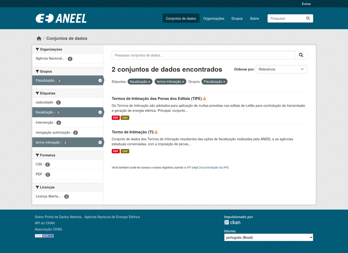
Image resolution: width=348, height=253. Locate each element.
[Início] (39, 38)
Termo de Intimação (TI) (133, 132)
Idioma (229, 231)
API (189, 167)
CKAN (232, 222)
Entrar (306, 3)
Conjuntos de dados (181, 18)
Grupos (237, 18)
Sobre (254, 18)
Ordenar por (244, 69)
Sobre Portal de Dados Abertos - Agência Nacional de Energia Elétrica (87, 216)
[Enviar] (308, 18)
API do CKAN (45, 222)
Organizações (213, 18)
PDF (115, 117)
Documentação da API (213, 167)
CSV (125, 117)
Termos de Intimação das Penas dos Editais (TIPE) (157, 98)
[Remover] (149, 82)
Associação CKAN (48, 229)
